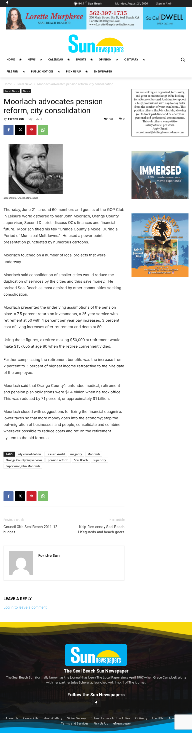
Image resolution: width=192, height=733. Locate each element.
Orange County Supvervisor (24, 460)
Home (8, 84)
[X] (20, 130)
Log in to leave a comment (25, 607)
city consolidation (29, 454)
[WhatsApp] (43, 130)
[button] (182, 59)
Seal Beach (81, 460)
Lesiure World (55, 454)
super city (99, 460)
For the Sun (16, 118)
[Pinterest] (31, 130)
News (26, 91)
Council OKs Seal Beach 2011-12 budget (30, 529)
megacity (76, 454)
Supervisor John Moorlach (23, 466)
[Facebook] (9, 130)
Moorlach (94, 454)
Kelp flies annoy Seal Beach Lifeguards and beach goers (101, 529)
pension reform (58, 460)
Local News (24, 84)
